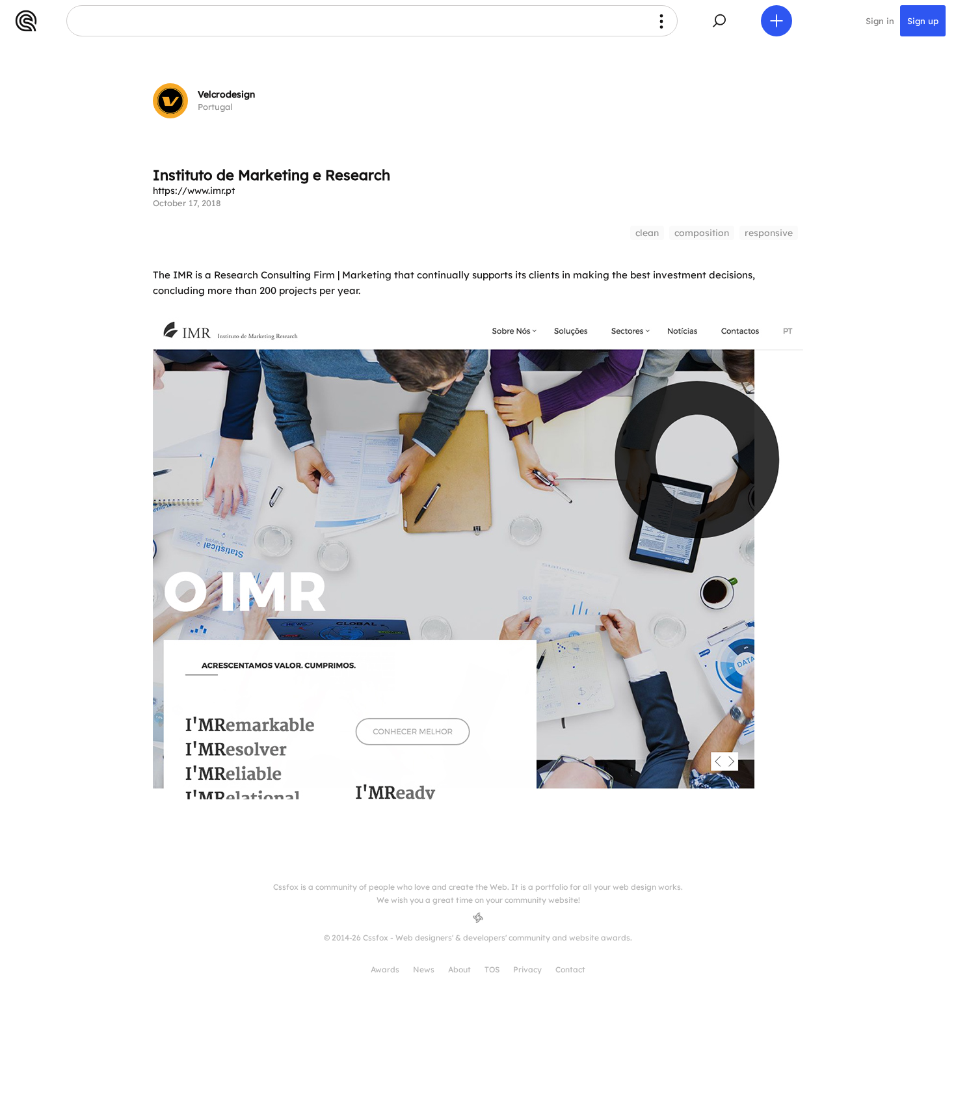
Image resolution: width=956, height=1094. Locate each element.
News (423, 969)
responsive (769, 233)
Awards (385, 969)
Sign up (922, 21)
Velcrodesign (226, 94)
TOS (492, 969)
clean (647, 233)
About (459, 969)
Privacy (527, 969)
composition (701, 233)
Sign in (880, 21)
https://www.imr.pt (194, 190)
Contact (570, 969)
